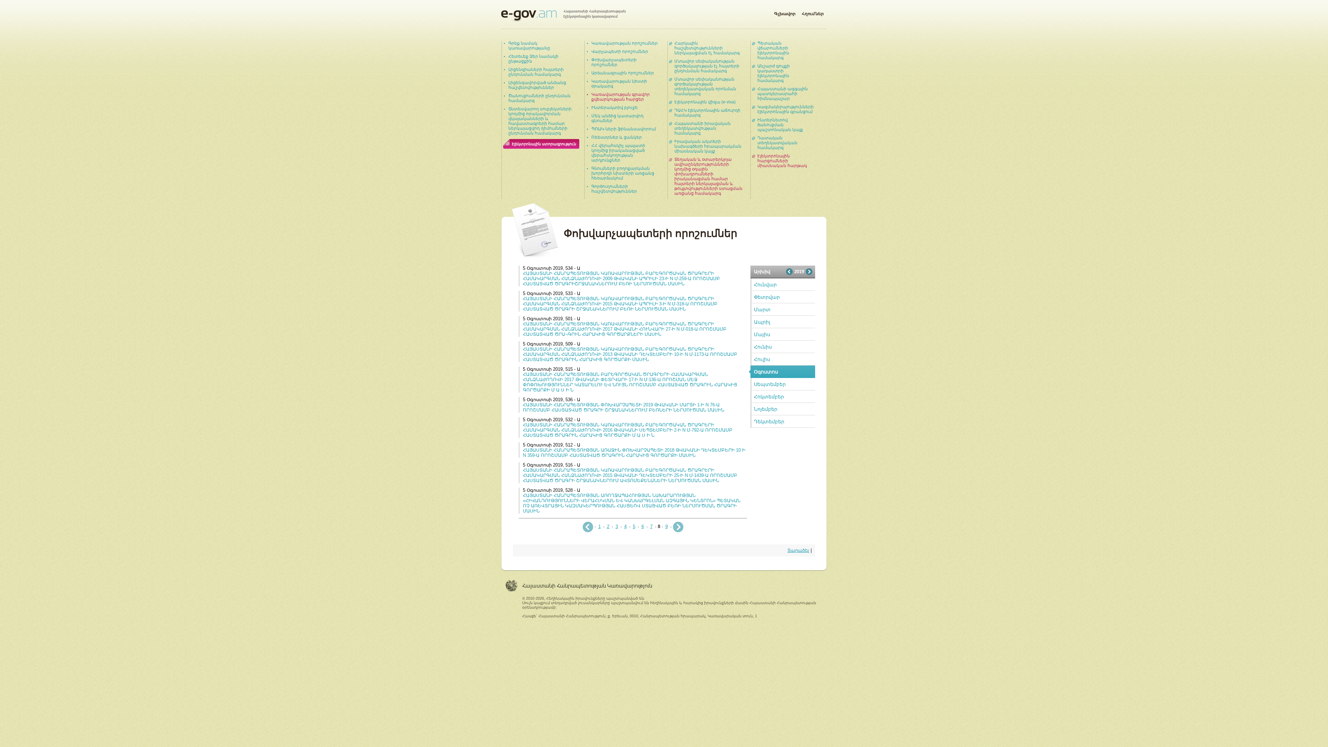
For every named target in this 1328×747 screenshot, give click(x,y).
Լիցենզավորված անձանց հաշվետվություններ (537, 85)
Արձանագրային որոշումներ (622, 73)
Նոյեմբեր (765, 409)
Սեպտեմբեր (770, 384)
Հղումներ (813, 12)
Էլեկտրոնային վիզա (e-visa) (705, 102)
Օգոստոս (766, 372)
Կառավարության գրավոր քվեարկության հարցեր (620, 97)
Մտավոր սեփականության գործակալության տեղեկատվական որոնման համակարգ (705, 86)
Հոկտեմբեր (769, 396)
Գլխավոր (785, 12)
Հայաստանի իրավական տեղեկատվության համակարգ (702, 128)
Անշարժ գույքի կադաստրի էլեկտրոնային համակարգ (773, 73)
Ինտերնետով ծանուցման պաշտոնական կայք (780, 125)
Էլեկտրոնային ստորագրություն (544, 144)
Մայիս (762, 334)
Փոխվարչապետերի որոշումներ (614, 62)
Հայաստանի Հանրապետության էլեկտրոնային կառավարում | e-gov (563, 15)
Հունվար (765, 284)
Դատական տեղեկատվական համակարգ (777, 143)
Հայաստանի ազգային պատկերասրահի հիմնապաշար (782, 93)
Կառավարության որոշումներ (624, 43)
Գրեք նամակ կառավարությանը (529, 45)
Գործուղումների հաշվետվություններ (614, 189)
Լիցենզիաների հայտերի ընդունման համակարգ (536, 72)
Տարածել (798, 550)
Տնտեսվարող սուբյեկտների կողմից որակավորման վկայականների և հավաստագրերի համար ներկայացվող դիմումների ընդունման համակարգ (540, 121)
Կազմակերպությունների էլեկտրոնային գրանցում (785, 109)
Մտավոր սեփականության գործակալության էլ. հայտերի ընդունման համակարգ (706, 66)
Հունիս (763, 347)
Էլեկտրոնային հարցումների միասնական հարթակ (782, 161)
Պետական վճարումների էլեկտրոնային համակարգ (773, 50)
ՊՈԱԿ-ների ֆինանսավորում (623, 129)
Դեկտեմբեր (769, 421)
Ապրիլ (762, 322)
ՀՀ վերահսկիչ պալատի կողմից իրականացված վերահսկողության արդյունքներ (618, 153)
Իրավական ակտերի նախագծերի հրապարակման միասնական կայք (707, 146)
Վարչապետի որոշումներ (619, 51)
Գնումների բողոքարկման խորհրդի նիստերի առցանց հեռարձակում (622, 173)
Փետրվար (767, 297)
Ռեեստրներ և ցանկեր (616, 137)
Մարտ (762, 309)
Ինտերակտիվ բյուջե (614, 107)
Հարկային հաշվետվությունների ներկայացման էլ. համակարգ (707, 48)
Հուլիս (762, 359)
